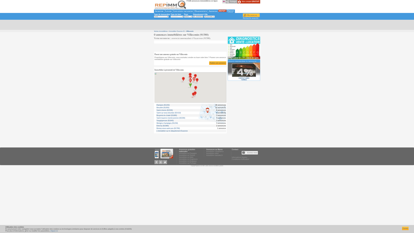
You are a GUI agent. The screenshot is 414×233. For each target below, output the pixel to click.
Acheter (159, 11)
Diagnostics (201, 11)
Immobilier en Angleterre (188, 159)
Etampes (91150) (163, 105)
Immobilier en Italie (186, 157)
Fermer (405, 228)
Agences (213, 11)
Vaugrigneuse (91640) (165, 120)
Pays (186, 14)
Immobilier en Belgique (188, 161)
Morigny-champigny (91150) (167, 123)
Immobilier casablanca (214, 151)
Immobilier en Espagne (188, 153)
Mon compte (250, 1)
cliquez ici (54, 231)
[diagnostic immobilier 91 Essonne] (244, 58)
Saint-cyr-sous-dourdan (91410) (169, 113)
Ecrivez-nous (252, 153)
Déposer (230, 11)
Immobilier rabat (212, 153)
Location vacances (183, 11)
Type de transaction (162, 14)
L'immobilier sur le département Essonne (172, 131)
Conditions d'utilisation (240, 159)
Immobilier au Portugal (187, 163)
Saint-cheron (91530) (165, 110)
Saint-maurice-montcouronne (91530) (171, 118)
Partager (233, 1)
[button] (193, 95)
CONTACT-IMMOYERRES (244, 79)
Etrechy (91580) (163, 126)
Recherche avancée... (251, 18)
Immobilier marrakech (214, 155)
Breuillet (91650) (163, 108)
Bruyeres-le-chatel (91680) (167, 115)
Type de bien (176, 14)
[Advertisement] (206, 25)
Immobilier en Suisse (187, 155)
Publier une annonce (218, 63)
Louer (168, 11)
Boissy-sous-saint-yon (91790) (168, 128)
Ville (206, 14)
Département (198, 14)
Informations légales (239, 157)
